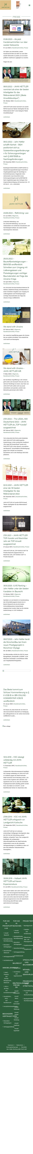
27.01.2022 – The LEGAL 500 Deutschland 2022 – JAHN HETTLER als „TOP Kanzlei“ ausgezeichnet (16, 406)
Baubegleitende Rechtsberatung (6, 940)
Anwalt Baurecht (6, 934)
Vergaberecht (27, 949)
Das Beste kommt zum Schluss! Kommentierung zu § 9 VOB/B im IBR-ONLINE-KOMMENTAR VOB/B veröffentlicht (16, 676)
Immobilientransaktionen (6, 1006)
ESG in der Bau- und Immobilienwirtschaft (6, 989)
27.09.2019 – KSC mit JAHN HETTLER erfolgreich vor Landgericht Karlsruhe (16, 804)
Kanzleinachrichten (14, 30)
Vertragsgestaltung (6, 956)
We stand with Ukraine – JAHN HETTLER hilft (16, 355)
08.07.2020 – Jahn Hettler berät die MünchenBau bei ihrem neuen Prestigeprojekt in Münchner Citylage (16, 626)
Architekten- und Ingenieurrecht (16, 974)
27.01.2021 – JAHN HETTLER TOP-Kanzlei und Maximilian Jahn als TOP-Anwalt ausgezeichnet (16, 522)
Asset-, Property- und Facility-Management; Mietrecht (6, 977)
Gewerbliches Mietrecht (6, 951)
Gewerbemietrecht (16, 948)
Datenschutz (19, 1045)
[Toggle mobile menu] (29, 5)
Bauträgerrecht (27, 925)
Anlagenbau (16, 968)
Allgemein (8, 204)
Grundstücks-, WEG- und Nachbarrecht (6, 999)
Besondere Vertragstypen (6, 946)
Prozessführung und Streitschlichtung (27, 993)
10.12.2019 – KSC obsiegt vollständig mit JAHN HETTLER (16, 738)
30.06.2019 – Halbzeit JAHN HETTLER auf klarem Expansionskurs (16, 865)
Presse (22, 30)
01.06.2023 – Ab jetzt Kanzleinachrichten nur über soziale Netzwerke (16, 26)
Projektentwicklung (27, 945)
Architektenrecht (6, 960)
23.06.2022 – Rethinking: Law (16, 200)
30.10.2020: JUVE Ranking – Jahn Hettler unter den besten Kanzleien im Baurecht (16, 573)
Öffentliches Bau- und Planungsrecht (27, 939)
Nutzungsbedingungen (12, 1047)
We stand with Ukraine (16, 314)
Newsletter (24, 1047)
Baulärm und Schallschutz (27, 931)
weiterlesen (6, 117)
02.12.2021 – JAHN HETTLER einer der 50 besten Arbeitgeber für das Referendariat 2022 (16, 471)
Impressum (11, 1045)
